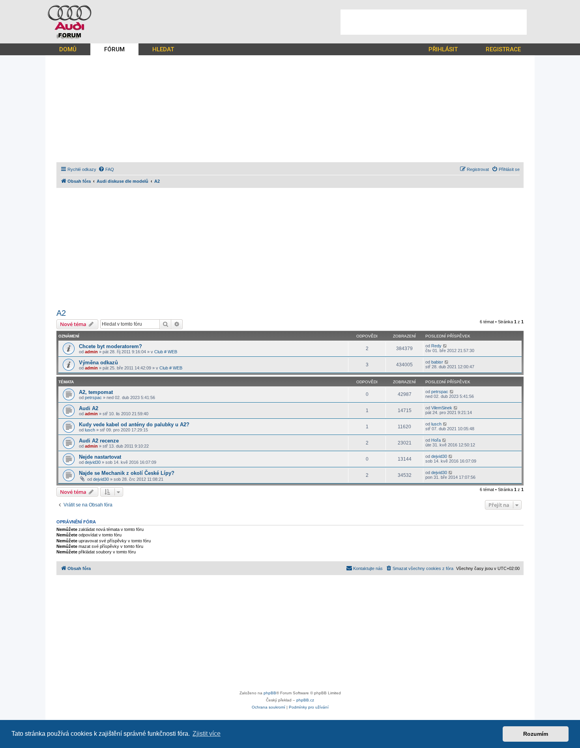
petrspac (93, 397)
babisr (437, 362)
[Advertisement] (433, 22)
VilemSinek (441, 407)
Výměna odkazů (98, 363)
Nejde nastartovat (100, 457)
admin (91, 351)
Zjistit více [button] (207, 733)
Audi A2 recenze (99, 441)
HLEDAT (163, 49)
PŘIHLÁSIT (443, 49)
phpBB (270, 693)
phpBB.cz (305, 700)
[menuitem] (106, 169)
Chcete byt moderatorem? (110, 346)
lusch (90, 429)
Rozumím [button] (535, 734)
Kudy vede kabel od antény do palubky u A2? (134, 424)
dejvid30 (93, 462)
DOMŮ (68, 49)
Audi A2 (88, 408)
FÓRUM (114, 49)
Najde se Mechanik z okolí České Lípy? (126, 473)
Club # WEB (165, 351)
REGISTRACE (503, 49)
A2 (61, 313)
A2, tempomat (96, 392)
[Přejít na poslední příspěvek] (445, 345)
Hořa (436, 440)
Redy (436, 345)
